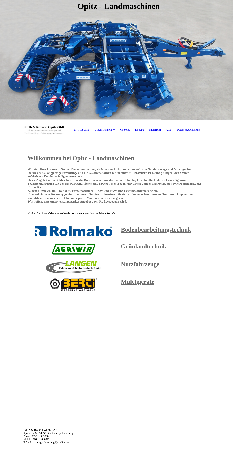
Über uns (125, 129)
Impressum (155, 129)
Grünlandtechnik (143, 246)
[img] (116, 60)
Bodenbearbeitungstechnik (156, 229)
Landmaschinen (103, 129)
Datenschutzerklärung (188, 129)
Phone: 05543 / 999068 (36, 436)
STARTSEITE (82, 129)
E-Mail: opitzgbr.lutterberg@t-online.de (46, 442)
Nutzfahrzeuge (140, 264)
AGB (169, 129)
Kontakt (139, 129)
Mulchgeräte (137, 281)
